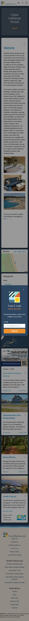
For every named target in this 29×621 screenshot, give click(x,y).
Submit (14, 331)
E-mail (6, 322)
